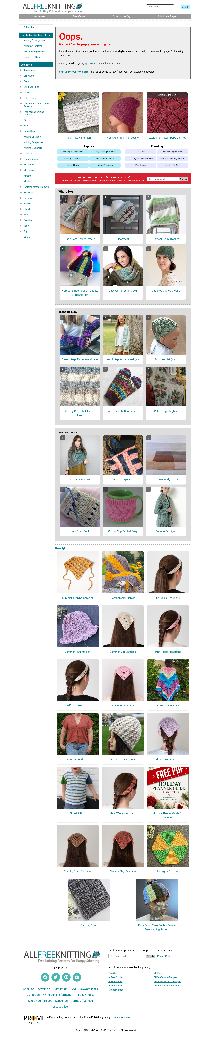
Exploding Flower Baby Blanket (167, 137)
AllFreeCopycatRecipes (165, 977)
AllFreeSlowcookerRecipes (167, 981)
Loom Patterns (31, 159)
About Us (28, 989)
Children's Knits (31, 87)
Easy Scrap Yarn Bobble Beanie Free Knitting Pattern (157, 927)
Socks (27, 214)
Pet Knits (28, 192)
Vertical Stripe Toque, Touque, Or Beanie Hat (80, 292)
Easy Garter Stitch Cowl (123, 290)
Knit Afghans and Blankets (141, 158)
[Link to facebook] (45, 977)
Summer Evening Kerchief (77, 598)
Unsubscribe (60, 1006)
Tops (26, 225)
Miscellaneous (31, 170)
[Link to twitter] (55, 977)
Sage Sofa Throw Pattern (80, 239)
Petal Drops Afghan (166, 411)
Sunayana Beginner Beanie (123, 137)
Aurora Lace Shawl (168, 705)
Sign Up (183, 179)
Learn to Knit (30, 153)
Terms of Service (82, 1000)
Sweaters (28, 220)
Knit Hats (141, 152)
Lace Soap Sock (80, 531)
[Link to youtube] (77, 977)
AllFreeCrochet (115, 977)
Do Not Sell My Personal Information (50, 994)
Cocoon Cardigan (165, 531)
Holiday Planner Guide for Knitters (168, 815)
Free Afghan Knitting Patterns (34, 113)
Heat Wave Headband (123, 813)
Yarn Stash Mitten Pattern (123, 411)
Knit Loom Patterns (105, 158)
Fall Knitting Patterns (172, 152)
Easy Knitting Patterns (35, 51)
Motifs (27, 181)
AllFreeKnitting (115, 981)
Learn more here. (121, 1017)
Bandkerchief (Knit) (165, 359)
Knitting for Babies (33, 57)
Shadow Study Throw (166, 479)
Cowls (27, 92)
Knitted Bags (73, 165)
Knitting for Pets (172, 165)
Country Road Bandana (77, 871)
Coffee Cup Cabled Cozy (122, 531)
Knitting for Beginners (34, 40)
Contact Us (60, 989)
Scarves (28, 203)
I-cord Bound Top (77, 759)
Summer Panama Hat (77, 651)
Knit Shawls (140, 165)
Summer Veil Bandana (123, 651)
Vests (27, 237)
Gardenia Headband (168, 598)
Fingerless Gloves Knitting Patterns (37, 105)
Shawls (27, 209)
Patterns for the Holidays (36, 187)
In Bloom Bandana (123, 705)
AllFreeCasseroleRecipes (166, 985)
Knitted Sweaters (105, 165)
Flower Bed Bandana (168, 759)
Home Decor (30, 131)
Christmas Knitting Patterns (172, 158)
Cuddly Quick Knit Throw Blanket (79, 413)
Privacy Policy (122, 181)
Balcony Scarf (89, 925)
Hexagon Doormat (168, 871)
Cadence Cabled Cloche (166, 290)
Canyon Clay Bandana (123, 871)
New (58, 548)
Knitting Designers (33, 148)
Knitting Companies (33, 142)
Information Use (136, 181)
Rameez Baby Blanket (166, 239)
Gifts (26, 120)
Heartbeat (123, 239)
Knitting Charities (32, 136)
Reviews (28, 198)
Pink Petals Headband (168, 651)
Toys (26, 231)
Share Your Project (40, 1000)
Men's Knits (29, 164)
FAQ (73, 989)
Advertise (44, 989)
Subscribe (29, 27)
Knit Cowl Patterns (33, 46)
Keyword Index (88, 989)
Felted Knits (30, 98)
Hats (26, 125)
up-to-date (91, 63)
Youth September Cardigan (123, 359)
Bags (26, 81)
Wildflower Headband (78, 705)
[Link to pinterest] (66, 977)
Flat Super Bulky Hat (123, 759)
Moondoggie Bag (122, 479)
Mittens (27, 175)
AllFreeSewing (115, 985)
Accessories (30, 70)
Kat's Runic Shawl (79, 479)
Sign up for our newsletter (74, 71)
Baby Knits (29, 75)
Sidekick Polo (78, 813)
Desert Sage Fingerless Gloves (80, 359)
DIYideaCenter (115, 989)
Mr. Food (158, 973)
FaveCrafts (113, 973)
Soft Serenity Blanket (123, 598)
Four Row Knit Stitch (78, 137)
